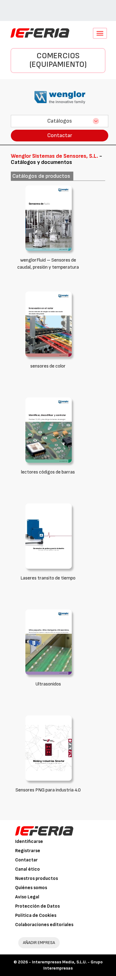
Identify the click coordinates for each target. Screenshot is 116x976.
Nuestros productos (36, 878)
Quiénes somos (31, 888)
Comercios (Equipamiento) (58, 60)
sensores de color (48, 366)
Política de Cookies (35, 915)
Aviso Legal (27, 897)
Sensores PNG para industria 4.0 (48, 790)
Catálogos (59, 121)
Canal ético (27, 869)
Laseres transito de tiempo (47, 578)
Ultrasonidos (48, 684)
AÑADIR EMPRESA (39, 942)
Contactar (59, 135)
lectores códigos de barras (48, 472)
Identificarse (29, 841)
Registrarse (27, 851)
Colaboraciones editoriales (44, 925)
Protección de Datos (37, 906)
